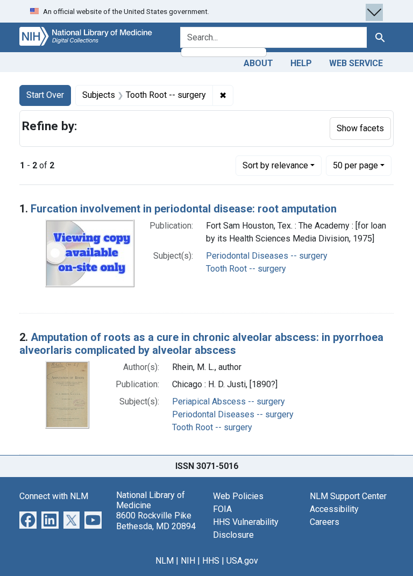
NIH (188, 561)
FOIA (222, 509)
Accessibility (334, 509)
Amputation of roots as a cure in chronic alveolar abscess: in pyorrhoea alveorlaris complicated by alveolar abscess (201, 344)
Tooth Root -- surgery (246, 269)
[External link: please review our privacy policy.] (28, 519)
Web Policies (238, 496)
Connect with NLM (53, 496)
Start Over (45, 95)
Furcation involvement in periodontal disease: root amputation (184, 208)
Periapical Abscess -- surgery (228, 401)
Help (301, 63)
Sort (275, 165)
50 (355, 165)
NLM (164, 561)
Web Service (356, 63)
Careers (324, 522)
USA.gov (242, 561)
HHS (210, 561)
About (258, 63)
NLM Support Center (348, 496)
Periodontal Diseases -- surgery (266, 256)
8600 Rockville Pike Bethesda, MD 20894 (156, 520)
